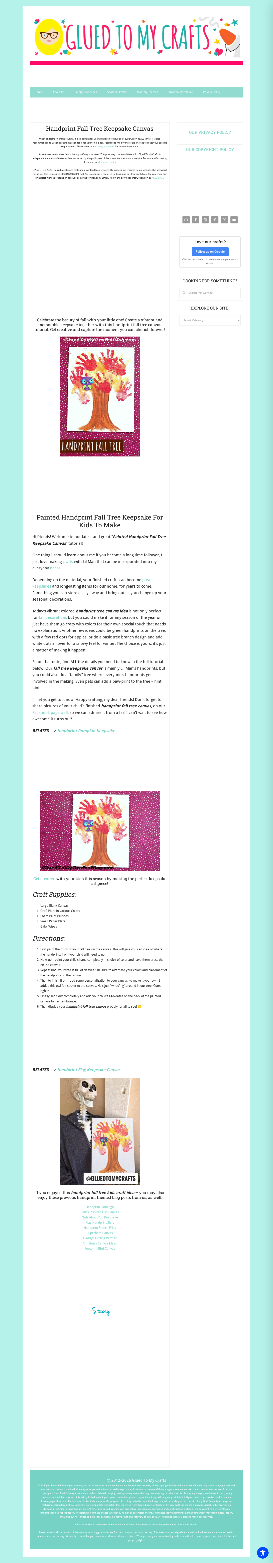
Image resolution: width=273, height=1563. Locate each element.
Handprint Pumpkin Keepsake (86, 730)
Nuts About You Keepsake (100, 1217)
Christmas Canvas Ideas (100, 1243)
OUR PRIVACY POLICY (210, 132)
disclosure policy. (107, 162)
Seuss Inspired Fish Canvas (100, 1212)
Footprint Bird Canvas (100, 1248)
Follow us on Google (210, 251)
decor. (55, 568)
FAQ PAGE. (158, 177)
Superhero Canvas (100, 1233)
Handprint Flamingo (100, 1207)
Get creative (44, 878)
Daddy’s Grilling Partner (100, 1238)
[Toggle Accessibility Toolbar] (263, 1553)
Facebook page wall (50, 712)
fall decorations (53, 617)
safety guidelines (105, 146)
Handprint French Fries (100, 1228)
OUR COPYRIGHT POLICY (210, 149)
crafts (68, 561)
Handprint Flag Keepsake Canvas (88, 1069)
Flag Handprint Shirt (100, 1222)
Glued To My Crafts (136, 37)
